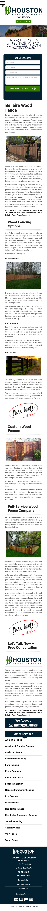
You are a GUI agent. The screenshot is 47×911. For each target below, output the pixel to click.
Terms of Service (23, 884)
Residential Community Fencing (21, 815)
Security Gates (12, 827)
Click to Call (24, 21)
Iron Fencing (11, 796)
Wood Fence (11, 840)
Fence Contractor (14, 777)
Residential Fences (14, 809)
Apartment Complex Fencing (19, 746)
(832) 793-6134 (23, 17)
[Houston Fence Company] (23, 851)
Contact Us (23, 889)
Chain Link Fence (13, 752)
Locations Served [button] (23, 894)
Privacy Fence (12, 802)
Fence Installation (14, 783)
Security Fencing (13, 821)
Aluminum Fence (13, 740)
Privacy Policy (23, 880)
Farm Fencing (12, 765)
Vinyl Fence (11, 834)
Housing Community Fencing (19, 790)
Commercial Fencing (15, 758)
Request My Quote (22, 88)
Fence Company (13, 771)
